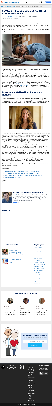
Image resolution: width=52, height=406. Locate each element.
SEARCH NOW (34, 345)
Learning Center (31, 369)
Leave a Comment (6, 187)
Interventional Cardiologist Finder (31, 374)
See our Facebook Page (10, 368)
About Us (30, 385)
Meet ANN (38, 317)
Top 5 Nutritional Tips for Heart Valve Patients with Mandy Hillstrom (22, 171)
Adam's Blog (30, 380)
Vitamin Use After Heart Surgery (13, 177)
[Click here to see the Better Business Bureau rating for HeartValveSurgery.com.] (45, 373)
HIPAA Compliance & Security (31, 390)
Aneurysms (36, 249)
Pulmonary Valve (38, 274)
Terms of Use (31, 400)
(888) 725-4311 (45, 369)
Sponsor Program (31, 393)
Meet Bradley (8, 317)
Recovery (14, 6)
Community (30, 367)
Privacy (29, 398)
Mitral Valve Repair (38, 270)
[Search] (42, 2)
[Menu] (39, 2)
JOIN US (29, 2)
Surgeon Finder (31, 370)
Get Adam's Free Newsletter (18, 187)
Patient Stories (37, 272)
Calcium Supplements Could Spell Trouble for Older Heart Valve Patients (23, 175)
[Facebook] (3, 367)
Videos (29, 378)
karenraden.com (40, 163)
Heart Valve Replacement (40, 264)
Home (2, 6)
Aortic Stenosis (37, 251)
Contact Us (30, 387)
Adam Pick (10, 16)
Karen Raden (26, 129)
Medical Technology (38, 266)
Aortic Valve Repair (38, 254)
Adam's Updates (38, 247)
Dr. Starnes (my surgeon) (22, 84)
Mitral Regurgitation (39, 268)
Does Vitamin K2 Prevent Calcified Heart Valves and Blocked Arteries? (22, 173)
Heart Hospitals (31, 377)
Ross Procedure (24, 85)
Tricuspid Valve (37, 283)
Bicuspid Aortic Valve (39, 262)
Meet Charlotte (24, 317)
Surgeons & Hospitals (39, 281)
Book (29, 382)
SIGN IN (35, 2)
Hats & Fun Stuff (31, 384)
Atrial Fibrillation (38, 258)
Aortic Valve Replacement (40, 256)
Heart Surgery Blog (8, 6)
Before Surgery (37, 260)
